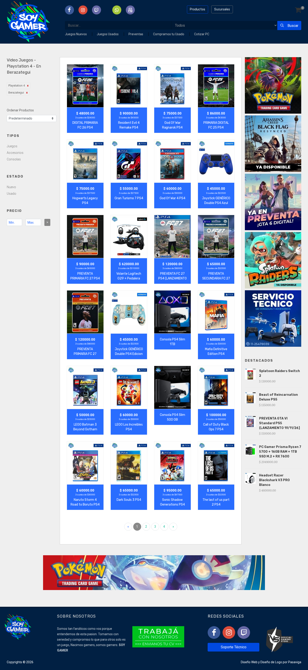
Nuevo (11, 187)
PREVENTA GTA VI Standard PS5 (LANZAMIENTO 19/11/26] (279, 423)
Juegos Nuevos (76, 34)
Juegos (12, 146)
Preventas (136, 34)
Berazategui (16, 92)
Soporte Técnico (233, 647)
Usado (11, 193)
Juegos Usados (108, 34)
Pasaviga (294, 662)
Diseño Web (249, 662)
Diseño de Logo (271, 662)
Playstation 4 (16, 85)
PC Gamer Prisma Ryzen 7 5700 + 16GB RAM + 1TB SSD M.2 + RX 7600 (280, 451)
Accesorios (15, 153)
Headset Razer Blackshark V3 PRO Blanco (274, 480)
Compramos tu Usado (169, 34)
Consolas (14, 159)
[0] (298, 10)
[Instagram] (229, 632)
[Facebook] (214, 632)
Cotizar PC (201, 34)
